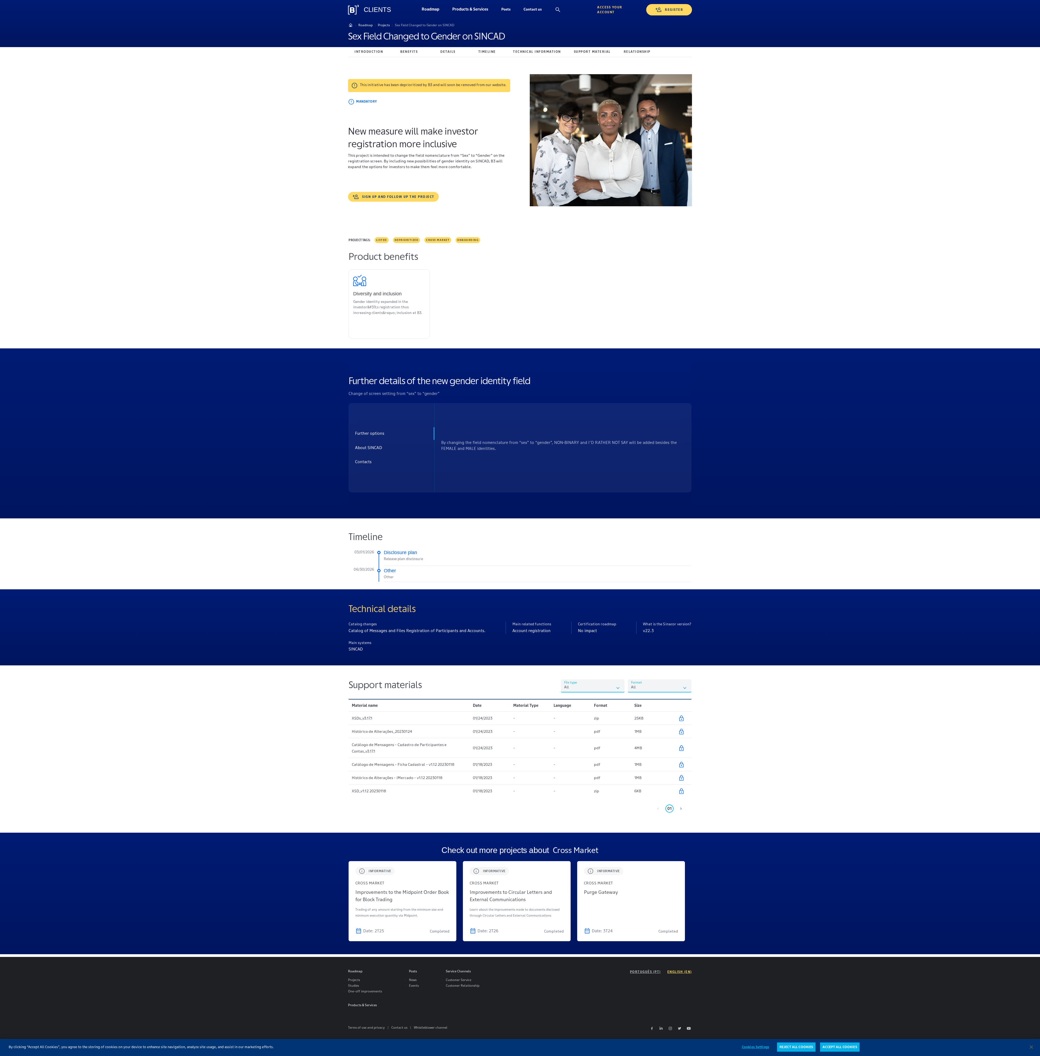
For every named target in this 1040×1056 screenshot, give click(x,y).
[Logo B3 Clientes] (353, 10)
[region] (520, 1047)
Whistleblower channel (430, 1027)
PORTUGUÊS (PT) (645, 972)
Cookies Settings (755, 1047)
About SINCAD (368, 447)
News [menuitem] (413, 980)
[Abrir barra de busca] (558, 9)
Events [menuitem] (414, 985)
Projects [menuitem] (354, 980)
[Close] (1031, 1047)
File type (570, 682)
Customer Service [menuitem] (458, 980)
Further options (369, 433)
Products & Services (473, 10)
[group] (402, 901)
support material (592, 52)
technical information (537, 52)
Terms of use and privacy (366, 1027)
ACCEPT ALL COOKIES (840, 1047)
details (448, 52)
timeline (487, 52)
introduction (369, 52)
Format (636, 682)
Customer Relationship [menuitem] (462, 985)
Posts (509, 10)
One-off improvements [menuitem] (365, 991)
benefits (409, 52)
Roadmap (434, 10)
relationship (637, 52)
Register (674, 10)
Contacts (363, 461)
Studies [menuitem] (353, 985)
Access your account (609, 9)
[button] (506, 9)
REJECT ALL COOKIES (796, 1047)
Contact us (536, 10)
